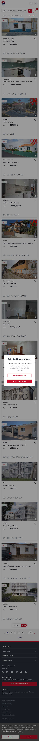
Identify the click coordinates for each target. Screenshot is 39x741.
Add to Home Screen (19, 381)
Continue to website (19, 375)
